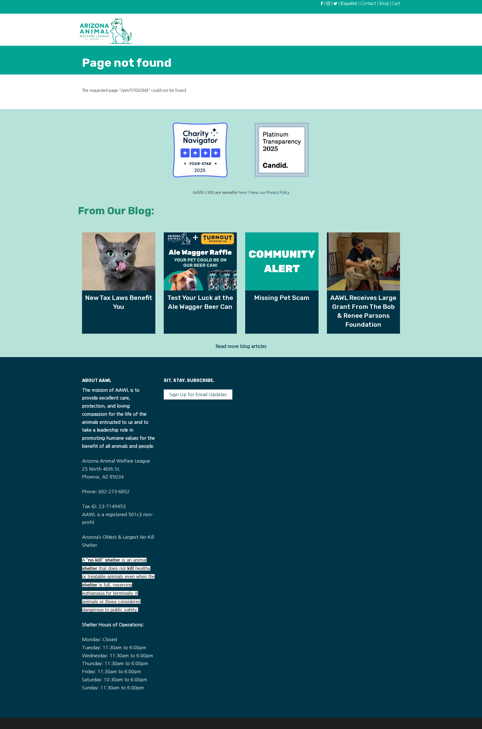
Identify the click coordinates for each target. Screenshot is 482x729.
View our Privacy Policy (269, 192)
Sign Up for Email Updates (198, 394)
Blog (384, 3)
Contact (368, 3)
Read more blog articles (241, 346)
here (242, 192)
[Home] (106, 31)
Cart (396, 3)
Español (349, 3)
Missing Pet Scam (281, 298)
